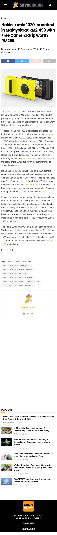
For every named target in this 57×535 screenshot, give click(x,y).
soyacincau (28, 307)
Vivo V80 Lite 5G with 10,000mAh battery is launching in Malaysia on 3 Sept (33, 454)
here (17, 165)
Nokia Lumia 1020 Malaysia (14, 273)
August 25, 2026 (21, 448)
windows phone (9, 285)
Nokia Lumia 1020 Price (13, 281)
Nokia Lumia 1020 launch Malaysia (17, 269)
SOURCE (7, 249)
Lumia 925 (49, 134)
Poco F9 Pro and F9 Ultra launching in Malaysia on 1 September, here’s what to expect (32, 442)
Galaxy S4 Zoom (32, 184)
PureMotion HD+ (33, 281)
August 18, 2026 (21, 434)
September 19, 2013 (13, 422)
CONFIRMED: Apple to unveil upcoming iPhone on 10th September (32, 480)
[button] (5, 5)
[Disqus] (28, 363)
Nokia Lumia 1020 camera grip (16, 266)
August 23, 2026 (21, 459)
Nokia (10, 262)
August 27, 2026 (21, 485)
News (10, 18)
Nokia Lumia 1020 (14, 111)
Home (3, 18)
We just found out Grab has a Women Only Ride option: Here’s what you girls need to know (33, 468)
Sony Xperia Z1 (29, 158)
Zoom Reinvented (26, 285)
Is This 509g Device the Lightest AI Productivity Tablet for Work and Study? (32, 429)
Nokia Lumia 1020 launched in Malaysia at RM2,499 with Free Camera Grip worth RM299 (28, 417)
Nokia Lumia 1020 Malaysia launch (17, 277)
